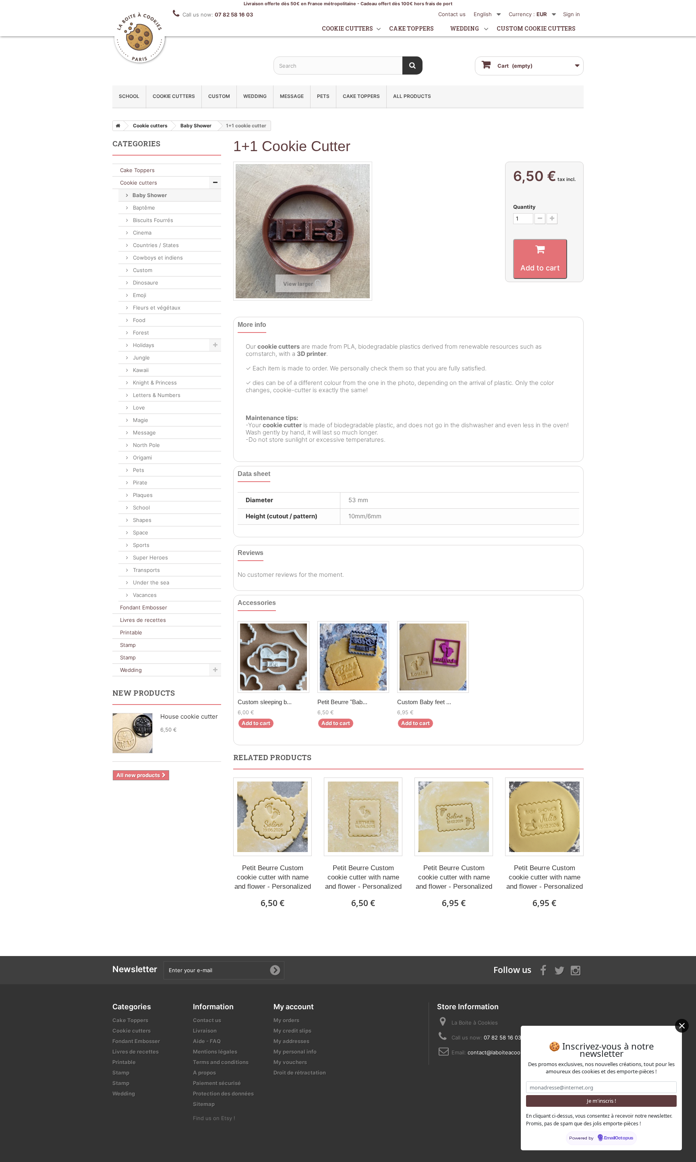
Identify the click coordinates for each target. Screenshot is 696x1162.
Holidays (142, 345)
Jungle (140, 357)
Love (138, 407)
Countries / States (155, 245)
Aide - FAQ (207, 1041)
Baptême (143, 207)
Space (139, 532)
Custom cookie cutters (536, 28)
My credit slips (292, 1030)
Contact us (452, 14)
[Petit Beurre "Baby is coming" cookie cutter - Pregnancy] (353, 657)
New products (143, 693)
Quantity (524, 207)
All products (412, 96)
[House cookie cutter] (132, 733)
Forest (140, 332)
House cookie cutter (189, 716)
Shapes (141, 520)
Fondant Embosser (143, 607)
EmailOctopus (618, 1138)
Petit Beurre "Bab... (342, 701)
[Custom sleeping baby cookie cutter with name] (273, 657)
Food (138, 320)
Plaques (142, 495)
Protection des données (223, 1093)
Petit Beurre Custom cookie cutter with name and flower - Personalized (272, 877)
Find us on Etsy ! (214, 1118)
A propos (204, 1072)
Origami (141, 457)
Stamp (128, 645)
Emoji (138, 295)
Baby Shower (149, 195)
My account (293, 1006)
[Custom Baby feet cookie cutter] (433, 657)
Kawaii (140, 370)
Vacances (144, 595)
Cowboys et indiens (157, 257)
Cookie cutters (347, 28)
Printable (131, 632)
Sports (140, 545)
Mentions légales (215, 1051)
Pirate (139, 482)
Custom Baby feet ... (424, 701)
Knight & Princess (154, 382)
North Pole (145, 445)
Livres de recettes (143, 620)
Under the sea (150, 582)
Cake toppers (411, 28)
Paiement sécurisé (217, 1083)
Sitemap (204, 1104)
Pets (323, 96)
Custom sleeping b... (265, 701)
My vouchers (290, 1062)
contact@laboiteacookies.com (505, 1052)
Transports (145, 570)
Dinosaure (144, 282)
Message (292, 96)
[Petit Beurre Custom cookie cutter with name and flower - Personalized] (272, 817)
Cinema (141, 232)
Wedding (464, 28)
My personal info (295, 1051)
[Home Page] (116, 126)
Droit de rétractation (299, 1072)
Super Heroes (149, 557)
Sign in (571, 14)
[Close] (682, 1026)
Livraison (205, 1030)
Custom (219, 96)
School (129, 96)
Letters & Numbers (155, 395)
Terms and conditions (221, 1062)
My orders (286, 1020)
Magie (139, 420)
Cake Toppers (361, 96)
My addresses (291, 1041)
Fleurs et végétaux (155, 307)
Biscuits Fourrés (152, 220)
